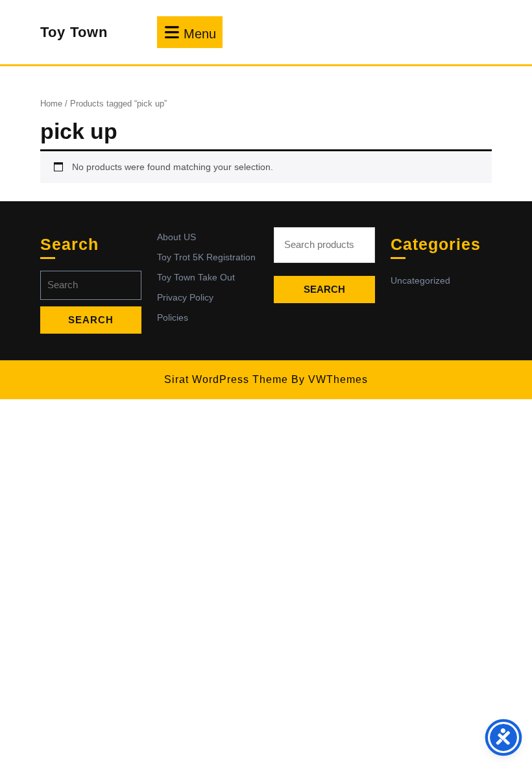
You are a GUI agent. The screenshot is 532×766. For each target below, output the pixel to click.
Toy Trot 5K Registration (206, 257)
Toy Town (74, 32)
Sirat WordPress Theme (226, 379)
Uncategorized (420, 280)
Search (324, 289)
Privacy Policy (185, 297)
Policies (172, 317)
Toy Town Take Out (196, 277)
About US (176, 237)
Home (51, 103)
